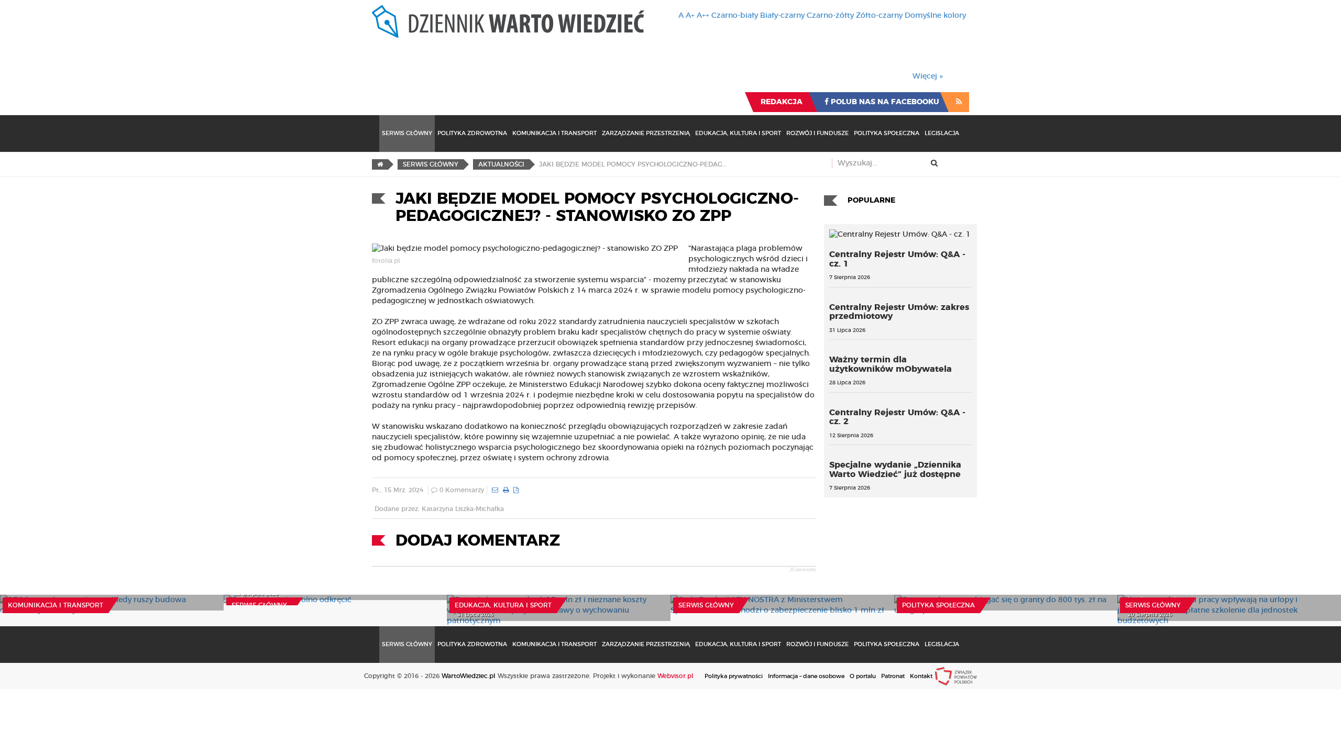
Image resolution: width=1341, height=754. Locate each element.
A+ (690, 15)
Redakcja (782, 102)
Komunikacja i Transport (554, 133)
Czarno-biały (734, 15)
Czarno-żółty (830, 15)
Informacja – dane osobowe (806, 676)
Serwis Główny (407, 133)
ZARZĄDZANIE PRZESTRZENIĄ (646, 133)
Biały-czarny (782, 15)
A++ (703, 15)
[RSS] (959, 102)
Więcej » (928, 76)
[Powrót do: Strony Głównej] (380, 164)
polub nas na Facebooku (884, 102)
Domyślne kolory (935, 15)
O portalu (863, 676)
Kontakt (921, 676)
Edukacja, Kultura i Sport (738, 133)
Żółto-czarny (879, 15)
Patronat (893, 676)
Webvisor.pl (675, 676)
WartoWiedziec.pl (469, 676)
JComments (802, 569)
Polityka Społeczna (886, 133)
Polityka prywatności (734, 676)
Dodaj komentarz (477, 541)
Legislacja (942, 133)
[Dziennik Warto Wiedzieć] (508, 21)
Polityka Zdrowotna (472, 133)
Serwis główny (259, 605)
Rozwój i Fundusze (817, 133)
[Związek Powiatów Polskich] (956, 676)
